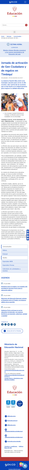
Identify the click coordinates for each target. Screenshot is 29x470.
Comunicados (17, 36)
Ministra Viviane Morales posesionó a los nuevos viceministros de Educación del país (14, 52)
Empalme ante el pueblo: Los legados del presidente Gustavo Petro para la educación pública (14, 288)
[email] (8, 324)
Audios (5, 257)
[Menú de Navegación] (14, 32)
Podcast (5, 254)
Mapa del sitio (8, 447)
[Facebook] (2, 324)
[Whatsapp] (11, 324)
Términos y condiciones (10, 446)
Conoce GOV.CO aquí (14, 469)
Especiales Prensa (8, 265)
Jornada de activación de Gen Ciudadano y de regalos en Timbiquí (11, 38)
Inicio (2, 36)
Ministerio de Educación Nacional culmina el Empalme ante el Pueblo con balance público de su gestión (14, 300)
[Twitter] (5, 324)
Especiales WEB (8, 261)
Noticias (9, 36)
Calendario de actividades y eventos (11, 270)
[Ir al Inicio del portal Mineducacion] (14, 390)
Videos (5, 250)
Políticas (21, 446)
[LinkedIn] (14, 324)
